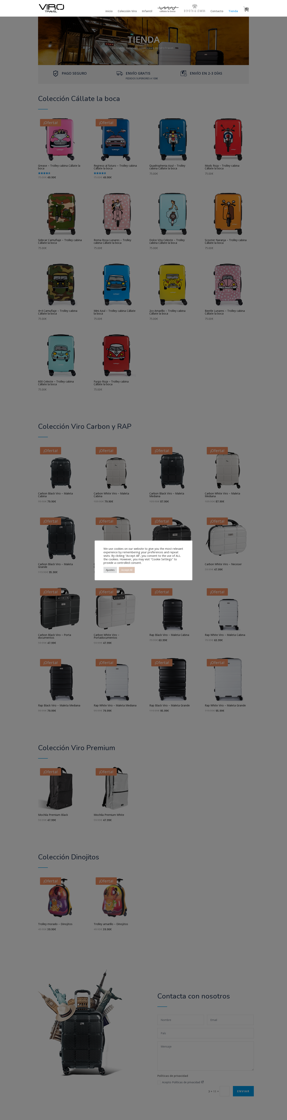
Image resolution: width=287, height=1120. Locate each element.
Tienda (233, 11)
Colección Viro (127, 11)
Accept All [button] (126, 570)
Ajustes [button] (110, 570)
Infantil (147, 11)
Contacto (216, 11)
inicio (109, 11)
